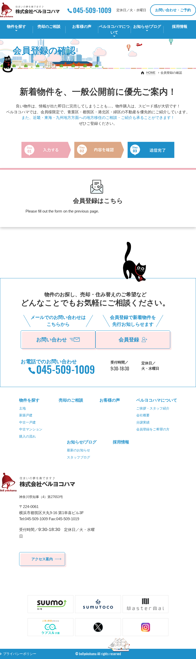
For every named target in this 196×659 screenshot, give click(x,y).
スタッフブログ (78, 457)
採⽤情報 (179, 26)
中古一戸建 (27, 422)
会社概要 (143, 415)
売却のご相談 (49, 26)
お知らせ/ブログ (147, 26)
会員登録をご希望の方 (152, 429)
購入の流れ (27, 436)
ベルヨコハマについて (114, 29)
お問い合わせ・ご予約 (173, 10)
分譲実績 (143, 422)
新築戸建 (25, 415)
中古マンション (30, 429)
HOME (150, 72)
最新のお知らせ (78, 450)
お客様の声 (81, 26)
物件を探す (16, 26)
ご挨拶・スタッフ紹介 (152, 408)
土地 (22, 408)
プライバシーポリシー (19, 654)
